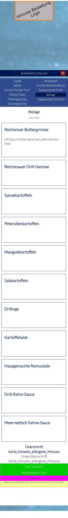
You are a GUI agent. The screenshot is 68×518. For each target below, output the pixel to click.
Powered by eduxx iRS (58, 509)
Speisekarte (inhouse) (34, 73)
